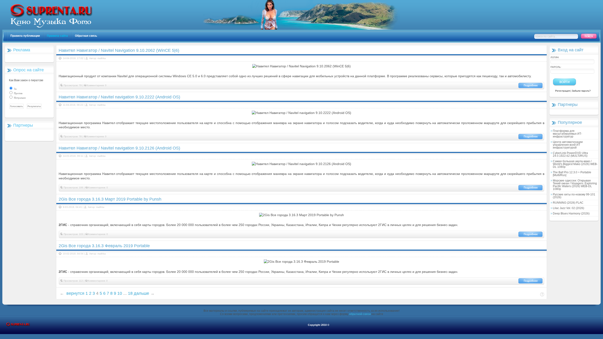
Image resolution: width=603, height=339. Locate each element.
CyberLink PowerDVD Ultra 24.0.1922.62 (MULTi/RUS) (570, 154)
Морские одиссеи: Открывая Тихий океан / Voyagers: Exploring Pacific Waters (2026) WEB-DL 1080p (575, 185)
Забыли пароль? (581, 90)
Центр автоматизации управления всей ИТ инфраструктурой (568, 144)
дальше (141, 293)
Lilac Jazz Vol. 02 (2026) (568, 208)
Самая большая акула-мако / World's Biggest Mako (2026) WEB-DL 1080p (575, 164)
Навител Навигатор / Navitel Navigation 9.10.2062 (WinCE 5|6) (119, 50)
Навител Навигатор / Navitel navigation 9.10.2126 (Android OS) (119, 148)
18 (130, 293)
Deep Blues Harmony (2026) (571, 213)
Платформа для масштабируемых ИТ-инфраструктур (567, 133)
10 (119, 293)
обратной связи (360, 314)
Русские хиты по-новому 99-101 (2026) (574, 196)
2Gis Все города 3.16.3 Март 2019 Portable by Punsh (110, 199)
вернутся (75, 293)
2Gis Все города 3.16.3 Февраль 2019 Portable (104, 245)
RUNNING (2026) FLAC (568, 202)
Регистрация (562, 90)
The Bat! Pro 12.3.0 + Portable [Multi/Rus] (572, 174)
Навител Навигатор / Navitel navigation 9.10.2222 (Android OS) (119, 97)
